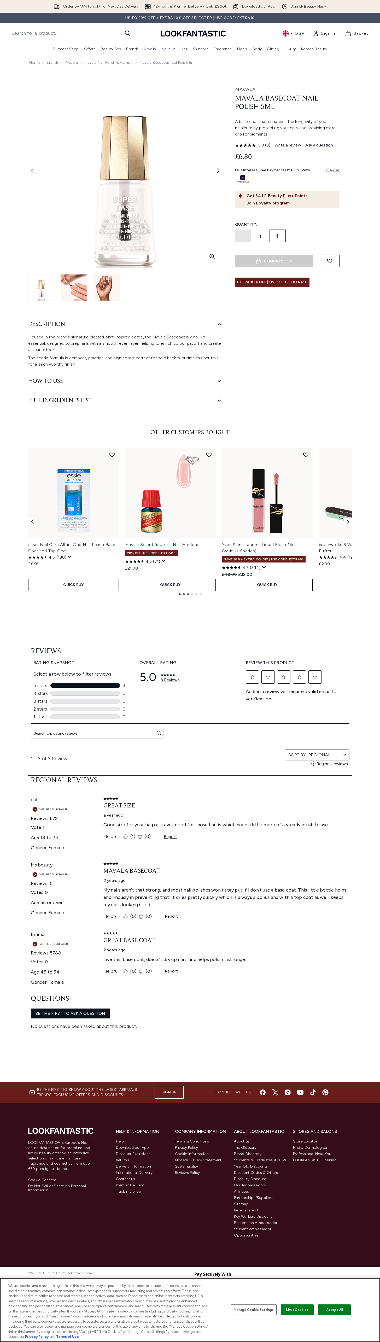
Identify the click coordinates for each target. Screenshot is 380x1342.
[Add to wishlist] (330, 261)
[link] (324, 33)
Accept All (334, 1309)
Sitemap (241, 1204)
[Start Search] (127, 33)
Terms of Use (67, 1337)
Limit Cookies (297, 1309)
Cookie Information (192, 1154)
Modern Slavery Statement (198, 1160)
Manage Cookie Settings (254, 1309)
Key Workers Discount (253, 1216)
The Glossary (245, 1147)
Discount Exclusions (133, 1154)
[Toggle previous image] (32, 171)
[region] (190, 1310)
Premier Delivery (130, 1185)
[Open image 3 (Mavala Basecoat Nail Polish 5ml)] (106, 287)
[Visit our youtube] (300, 1092)
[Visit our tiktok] (313, 1092)
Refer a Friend (246, 1210)
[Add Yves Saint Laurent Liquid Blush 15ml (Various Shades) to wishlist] (306, 454)
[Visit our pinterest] (325, 1092)
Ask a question (319, 145)
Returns (122, 1160)
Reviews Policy (187, 1172)
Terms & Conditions (192, 1141)
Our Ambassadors (250, 1185)
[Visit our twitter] (275, 1092)
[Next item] (348, 522)
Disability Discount (250, 1179)
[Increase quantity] (278, 236)
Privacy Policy (186, 1147)
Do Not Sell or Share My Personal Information (57, 1188)
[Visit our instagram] (288, 1092)
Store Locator (305, 1141)
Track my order (129, 1191)
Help (120, 1141)
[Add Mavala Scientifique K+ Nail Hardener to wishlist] (209, 454)
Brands (52, 62)
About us (242, 1141)
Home (34, 62)
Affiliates (241, 1191)
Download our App (132, 1147)
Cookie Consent (42, 1180)
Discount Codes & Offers (256, 1172)
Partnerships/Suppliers (253, 1198)
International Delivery (134, 1172)
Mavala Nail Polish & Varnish (109, 62)
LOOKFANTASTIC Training (315, 1160)
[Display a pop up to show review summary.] (69, 557)
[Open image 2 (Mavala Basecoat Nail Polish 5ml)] (74, 287)
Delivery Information (133, 1166)
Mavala (72, 62)
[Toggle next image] (218, 171)
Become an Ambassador (256, 1223)
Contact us (125, 1179)
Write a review (287, 145)
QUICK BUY (73, 585)
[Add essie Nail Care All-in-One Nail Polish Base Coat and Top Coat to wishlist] (112, 454)
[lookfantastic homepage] (193, 33)
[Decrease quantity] (243, 236)
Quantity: (246, 224)
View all (333, 170)
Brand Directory (248, 1154)
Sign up (169, 1092)
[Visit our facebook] (262, 1092)
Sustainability (186, 1166)
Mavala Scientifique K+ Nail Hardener (163, 544)
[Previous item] (32, 522)
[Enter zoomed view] (212, 256)
